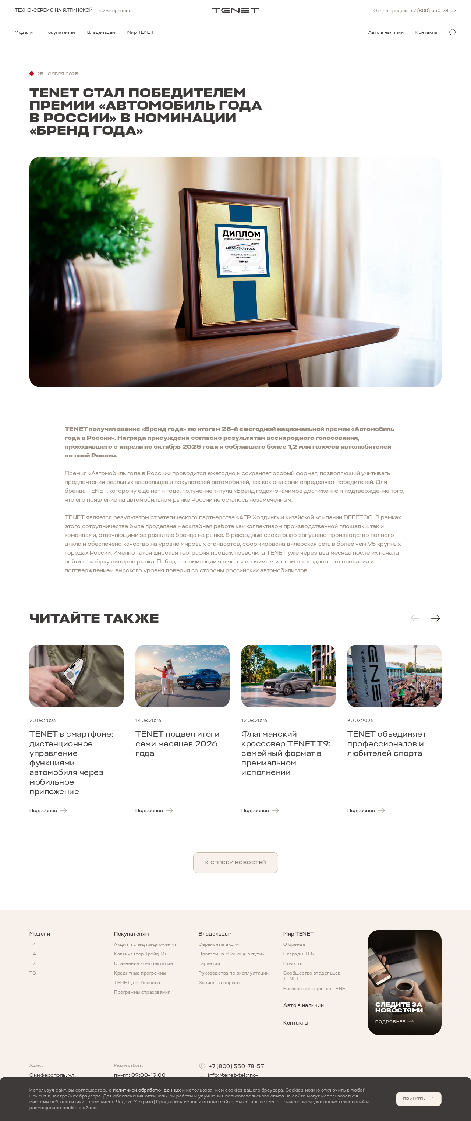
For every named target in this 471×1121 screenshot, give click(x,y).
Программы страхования (142, 992)
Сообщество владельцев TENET (311, 976)
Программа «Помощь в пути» (232, 954)
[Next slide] (436, 618)
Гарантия (209, 963)
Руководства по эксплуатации (234, 973)
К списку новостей (235, 862)
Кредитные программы (140, 973)
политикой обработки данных (147, 1090)
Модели (24, 32)
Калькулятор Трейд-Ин (140, 954)
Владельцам (101, 32)
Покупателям (60, 32)
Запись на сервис (219, 983)
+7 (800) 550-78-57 (433, 11)
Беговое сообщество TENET (315, 988)
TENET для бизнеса (137, 983)
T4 (32, 944)
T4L (34, 954)
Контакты (426, 32)
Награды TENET (302, 954)
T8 (32, 973)
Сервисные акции (219, 944)
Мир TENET (140, 32)
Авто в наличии (386, 32)
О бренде (294, 944)
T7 (32, 963)
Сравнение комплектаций (143, 963)
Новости (293, 963)
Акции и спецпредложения (145, 944)
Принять (414, 1098)
